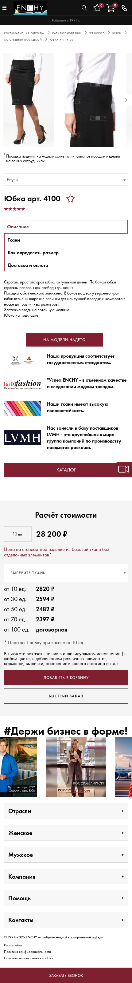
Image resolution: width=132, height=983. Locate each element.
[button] (6, 100)
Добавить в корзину (66, 677)
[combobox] (66, 180)
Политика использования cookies (28, 958)
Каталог (66, 470)
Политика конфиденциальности (27, 951)
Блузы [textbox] (12, 179)
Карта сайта (13, 945)
